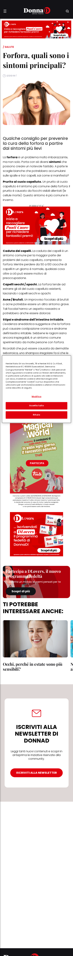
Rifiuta (36, 414)
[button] (5, 11)
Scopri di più (21, 591)
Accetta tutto (36, 405)
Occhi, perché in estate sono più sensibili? (32, 666)
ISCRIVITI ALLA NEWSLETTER (36, 773)
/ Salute (8, 47)
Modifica (36, 396)
